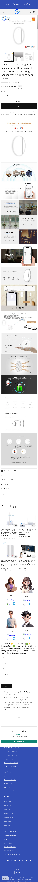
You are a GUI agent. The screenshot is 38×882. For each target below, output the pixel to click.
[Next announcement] (35, 4)
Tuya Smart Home (9, 772)
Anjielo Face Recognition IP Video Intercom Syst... (17, 693)
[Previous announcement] (3, 4)
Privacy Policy (7, 801)
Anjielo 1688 (7, 825)
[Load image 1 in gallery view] (9, 56)
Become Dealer (7, 646)
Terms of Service (8, 813)
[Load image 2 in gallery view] (19, 56)
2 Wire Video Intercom (10, 755)
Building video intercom (11, 766)
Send (6, 686)
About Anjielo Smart (10, 832)
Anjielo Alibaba (8, 821)
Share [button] (4, 494)
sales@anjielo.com (9, 843)
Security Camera (8, 783)
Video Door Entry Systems (12, 747)
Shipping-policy (8, 809)
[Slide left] (2, 57)
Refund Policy (7, 805)
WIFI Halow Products (10, 780)
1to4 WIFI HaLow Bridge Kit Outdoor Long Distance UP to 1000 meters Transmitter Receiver (27, 531)
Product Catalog (19, 644)
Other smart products (10, 791)
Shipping (10, 88)
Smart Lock (7, 787)
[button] (3, 12)
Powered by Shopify (27, 881)
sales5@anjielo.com (10, 847)
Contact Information (9, 817)
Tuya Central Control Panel (12, 776)
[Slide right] (36, 57)
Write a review (19, 741)
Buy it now (19, 106)
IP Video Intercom (9, 759)
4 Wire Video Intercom (10, 751)
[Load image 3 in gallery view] (29, 56)
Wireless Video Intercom (11, 763)
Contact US (7, 839)
